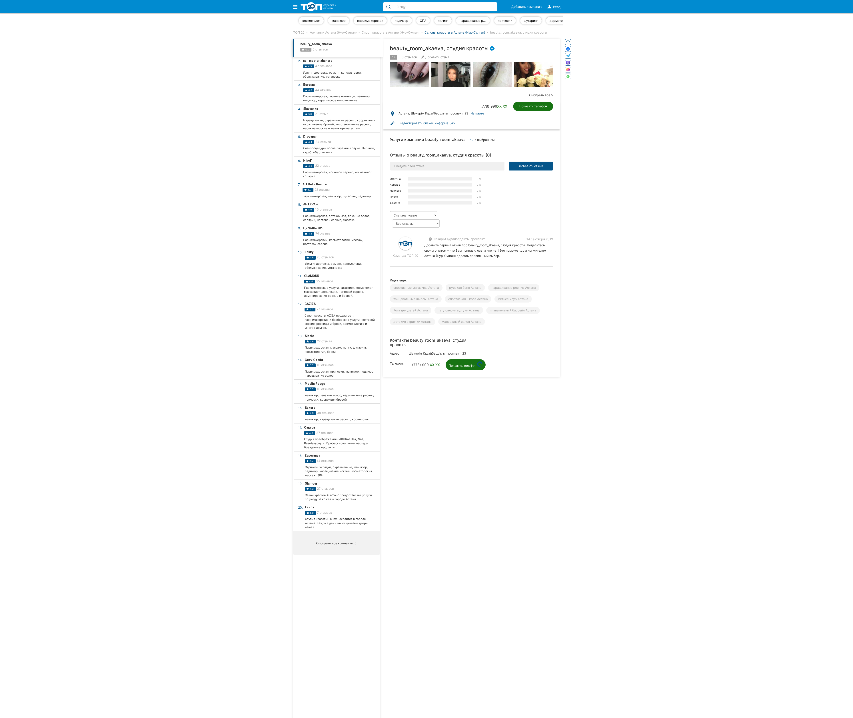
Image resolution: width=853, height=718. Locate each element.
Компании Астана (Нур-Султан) (333, 32)
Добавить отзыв (531, 166)
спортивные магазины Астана (416, 287)
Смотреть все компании (335, 543)
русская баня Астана (465, 287)
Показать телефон (533, 106)
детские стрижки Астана (412, 321)
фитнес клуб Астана (513, 299)
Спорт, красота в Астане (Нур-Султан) (391, 32)
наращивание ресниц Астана (514, 287)
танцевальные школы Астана (415, 299)
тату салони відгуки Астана (459, 310)
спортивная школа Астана (468, 299)
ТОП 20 (299, 32)
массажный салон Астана (461, 321)
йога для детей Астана (410, 310)
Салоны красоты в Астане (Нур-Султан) (455, 32)
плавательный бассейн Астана (513, 310)
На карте (477, 113)
